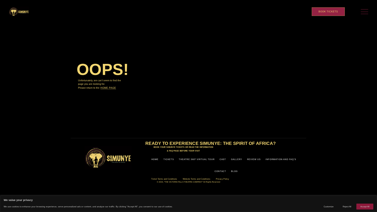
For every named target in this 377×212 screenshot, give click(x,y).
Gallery (236, 159)
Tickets (168, 159)
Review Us (254, 159)
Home (154, 159)
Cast (223, 159)
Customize (329, 206)
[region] (188, 204)
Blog (234, 171)
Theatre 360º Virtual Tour (197, 159)
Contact (220, 171)
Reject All (347, 206)
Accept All (364, 206)
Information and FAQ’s (281, 159)
